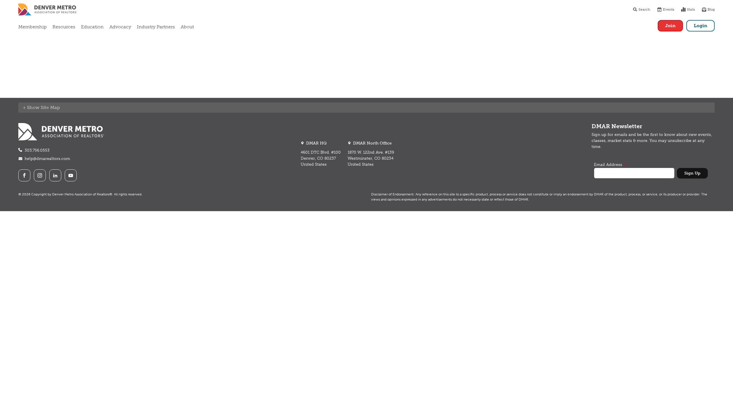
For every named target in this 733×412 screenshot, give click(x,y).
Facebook (24, 175)
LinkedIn (55, 175)
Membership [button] (32, 26)
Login (700, 25)
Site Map (50, 107)
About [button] (187, 26)
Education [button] (92, 26)
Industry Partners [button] (156, 26)
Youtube (71, 175)
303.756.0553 (37, 150)
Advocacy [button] (120, 26)
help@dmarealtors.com (47, 158)
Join (670, 25)
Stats (691, 9)
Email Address (608, 164)
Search (644, 9)
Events (668, 9)
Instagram (40, 175)
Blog (711, 9)
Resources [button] (63, 26)
